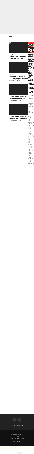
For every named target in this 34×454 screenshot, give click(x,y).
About (13, 425)
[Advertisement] (17, 17)
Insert (19, 453)
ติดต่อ (18, 425)
